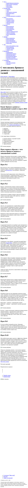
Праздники (9, 5)
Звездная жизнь (10, 22)
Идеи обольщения (10, 40)
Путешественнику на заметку (13, 16)
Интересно (6, 51)
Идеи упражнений (10, 34)
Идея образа (9, 30)
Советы (8, 23)
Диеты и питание (10, 33)
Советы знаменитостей (12, 31)
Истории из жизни (10, 57)
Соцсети (8, 64)
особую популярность (14, 124)
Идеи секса (9, 43)
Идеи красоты (4, 76)
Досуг (4, 1)
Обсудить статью (5, 361)
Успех (4, 17)
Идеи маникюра (10, 29)
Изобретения (9, 52)
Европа (8, 14)
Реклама (8, 61)
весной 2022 (9, 242)
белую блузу (9, 170)
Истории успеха (10, 20)
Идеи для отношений (11, 42)
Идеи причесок (10, 26)
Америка (8, 9)
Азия (7, 10)
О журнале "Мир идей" (9, 475)
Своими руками (10, 48)
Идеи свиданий (10, 39)
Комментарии (6, 376)
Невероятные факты (11, 53)
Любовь (5, 36)
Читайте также (7, 375)
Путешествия (6, 8)
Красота (5, 25)
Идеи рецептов (10, 47)
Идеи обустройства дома (12, 46)
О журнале (6, 60)
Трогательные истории (12, 59)
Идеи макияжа (9, 27)
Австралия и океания (11, 12)
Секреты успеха (10, 21)
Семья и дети (9, 49)
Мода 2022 (3, 92)
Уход (7, 35)
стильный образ (4, 96)
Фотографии (9, 7)
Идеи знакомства (10, 38)
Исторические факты (11, 56)
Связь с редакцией (7, 478)
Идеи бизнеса (9, 18)
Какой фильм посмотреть (12, 3)
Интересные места (10, 55)
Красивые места (10, 13)
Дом (4, 44)
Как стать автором (10, 62)
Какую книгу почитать (12, 4)
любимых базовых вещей (21, 102)
